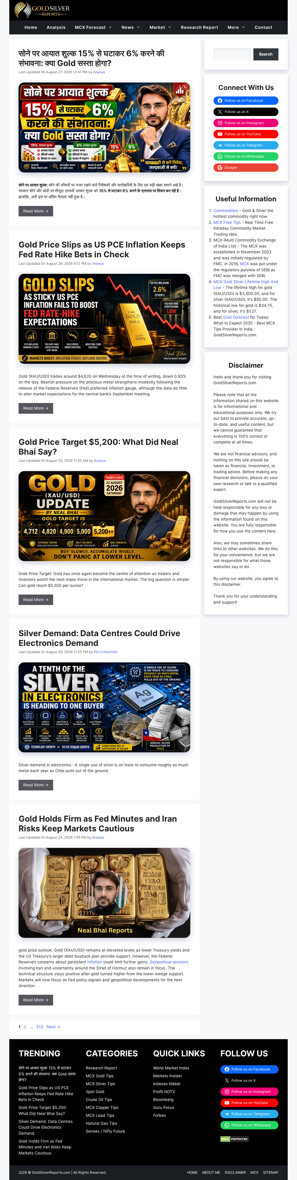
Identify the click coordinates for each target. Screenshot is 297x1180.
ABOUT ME (211, 1172)
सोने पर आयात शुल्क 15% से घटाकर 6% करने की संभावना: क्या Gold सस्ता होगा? (91, 58)
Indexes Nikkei (166, 1083)
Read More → (35, 211)
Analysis (56, 27)
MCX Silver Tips (100, 1083)
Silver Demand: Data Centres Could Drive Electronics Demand (46, 1127)
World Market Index (171, 1068)
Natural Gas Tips (101, 1123)
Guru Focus (163, 1107)
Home (31, 27)
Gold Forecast (236, 317)
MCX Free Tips (227, 222)
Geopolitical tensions (169, 962)
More (233, 27)
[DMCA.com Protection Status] (234, 1140)
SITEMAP (270, 1172)
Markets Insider (167, 1076)
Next (53, 1027)
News (128, 27)
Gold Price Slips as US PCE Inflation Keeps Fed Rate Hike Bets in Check (102, 249)
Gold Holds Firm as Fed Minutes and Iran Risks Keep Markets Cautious (98, 823)
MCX (244, 263)
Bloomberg (163, 1099)
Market (157, 27)
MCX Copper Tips (102, 1107)
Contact (263, 27)
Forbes (159, 1115)
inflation (94, 962)
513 (40, 1027)
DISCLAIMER (235, 1172)
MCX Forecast (90, 27)
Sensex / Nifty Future (105, 1131)
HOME (192, 1172)
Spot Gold (95, 1091)
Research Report (199, 27)
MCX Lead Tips (100, 1115)
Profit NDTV (164, 1091)
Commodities (225, 210)
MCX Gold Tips (100, 1076)
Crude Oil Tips (99, 1099)
